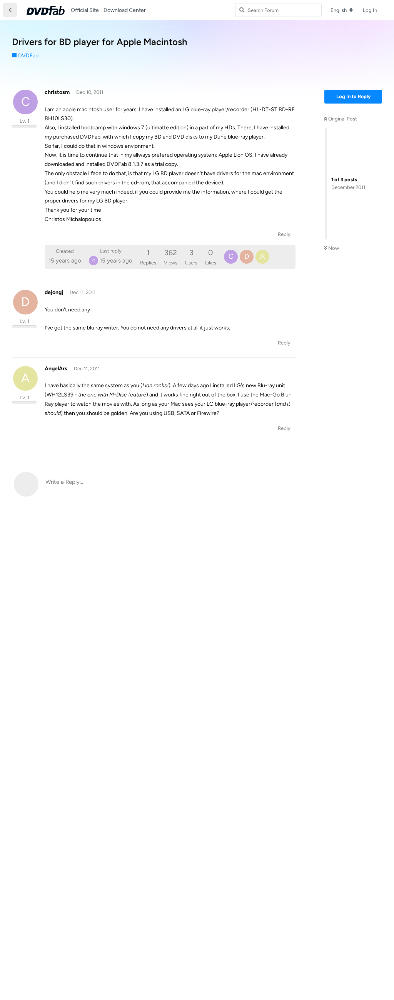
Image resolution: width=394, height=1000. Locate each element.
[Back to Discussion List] (10, 10)
